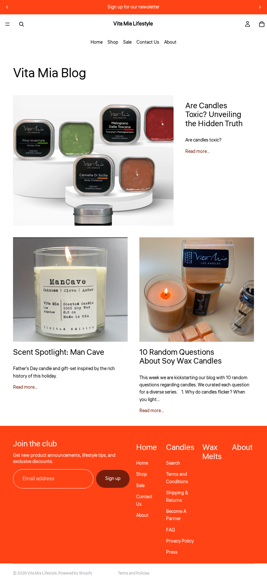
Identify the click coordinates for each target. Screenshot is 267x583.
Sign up (112, 478)
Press (171, 552)
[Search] (21, 24)
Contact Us (147, 42)
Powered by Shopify (75, 573)
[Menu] (7, 24)
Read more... (197, 151)
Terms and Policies (133, 573)
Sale (127, 42)
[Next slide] (260, 7)
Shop (112, 42)
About (170, 42)
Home (97, 42)
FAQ (170, 530)
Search (173, 463)
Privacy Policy (180, 541)
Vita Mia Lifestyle (42, 573)
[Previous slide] (7, 7)
